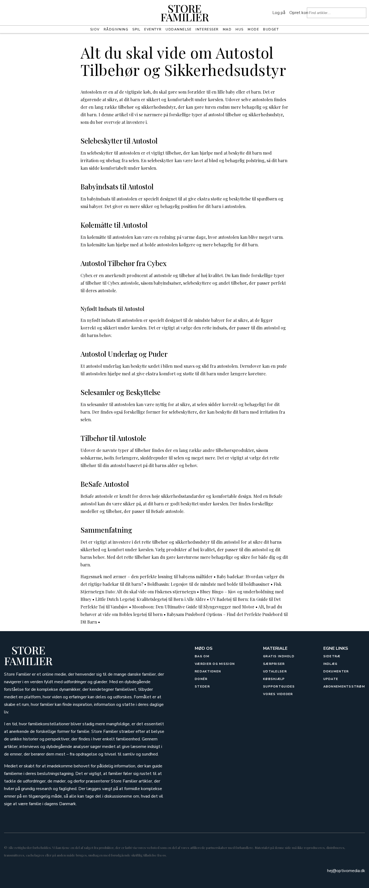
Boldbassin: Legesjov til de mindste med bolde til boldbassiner (208, 584)
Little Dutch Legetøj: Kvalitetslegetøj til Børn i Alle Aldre (150, 599)
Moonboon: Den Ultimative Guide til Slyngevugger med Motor (193, 607)
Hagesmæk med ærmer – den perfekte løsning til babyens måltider (146, 576)
